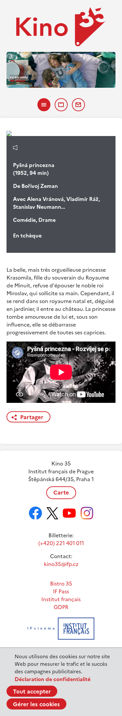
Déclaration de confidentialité (52, 679)
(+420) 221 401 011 (61, 543)
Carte (61, 492)
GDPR (61, 607)
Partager (31, 417)
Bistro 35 (61, 583)
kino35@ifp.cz (61, 564)
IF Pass (61, 591)
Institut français (61, 599)
